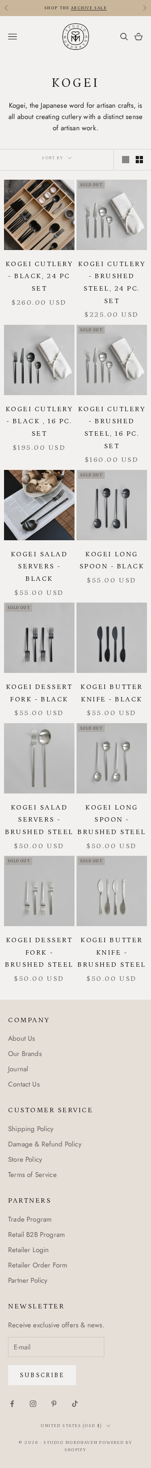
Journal (18, 1069)
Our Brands (25, 1053)
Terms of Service (32, 1174)
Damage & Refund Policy (44, 1144)
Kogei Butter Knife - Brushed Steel (111, 952)
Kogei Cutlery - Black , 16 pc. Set (39, 421)
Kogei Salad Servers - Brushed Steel (39, 820)
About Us (21, 1038)
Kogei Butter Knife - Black (112, 693)
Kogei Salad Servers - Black (39, 566)
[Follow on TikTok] (75, 1404)
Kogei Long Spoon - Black (112, 560)
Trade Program (30, 1219)
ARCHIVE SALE (89, 8)
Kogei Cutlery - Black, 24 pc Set (39, 276)
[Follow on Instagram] (33, 1404)
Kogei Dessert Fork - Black (39, 693)
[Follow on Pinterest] (54, 1404)
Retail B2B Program (36, 1234)
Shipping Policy (31, 1129)
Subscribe (42, 1375)
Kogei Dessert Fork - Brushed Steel (39, 952)
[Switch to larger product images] (125, 159)
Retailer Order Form (37, 1265)
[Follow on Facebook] (12, 1404)
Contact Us (24, 1084)
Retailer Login (28, 1250)
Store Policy (25, 1159)
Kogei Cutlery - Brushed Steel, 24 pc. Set (112, 282)
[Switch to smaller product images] (139, 159)
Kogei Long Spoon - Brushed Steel (111, 820)
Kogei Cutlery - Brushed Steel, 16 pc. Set (112, 427)
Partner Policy (27, 1280)
